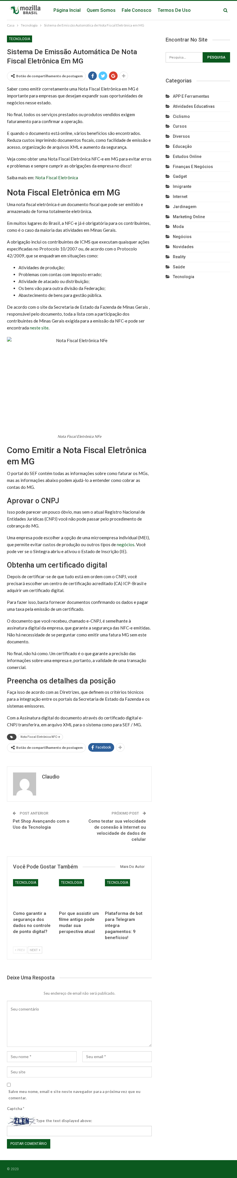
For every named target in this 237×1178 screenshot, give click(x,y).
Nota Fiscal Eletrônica (56, 177)
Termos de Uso (174, 10)
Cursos (180, 126)
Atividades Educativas (194, 106)
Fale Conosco (136, 10)
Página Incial (67, 10)
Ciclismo (181, 116)
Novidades (183, 246)
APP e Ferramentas (191, 96)
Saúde (179, 267)
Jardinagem (185, 206)
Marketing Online (189, 216)
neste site (39, 327)
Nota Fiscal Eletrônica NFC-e (40, 736)
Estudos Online (187, 156)
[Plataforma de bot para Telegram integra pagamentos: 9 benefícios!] (125, 893)
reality (179, 257)
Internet (180, 196)
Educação (182, 146)
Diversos (181, 136)
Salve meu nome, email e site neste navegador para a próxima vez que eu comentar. (74, 1094)
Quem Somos (101, 10)
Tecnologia (19, 39)
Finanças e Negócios (193, 166)
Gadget (180, 176)
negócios (125, 544)
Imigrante (182, 186)
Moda (178, 226)
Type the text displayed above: (64, 1120)
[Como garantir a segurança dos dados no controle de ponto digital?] (33, 893)
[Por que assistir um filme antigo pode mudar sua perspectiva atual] (79, 893)
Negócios (182, 236)
